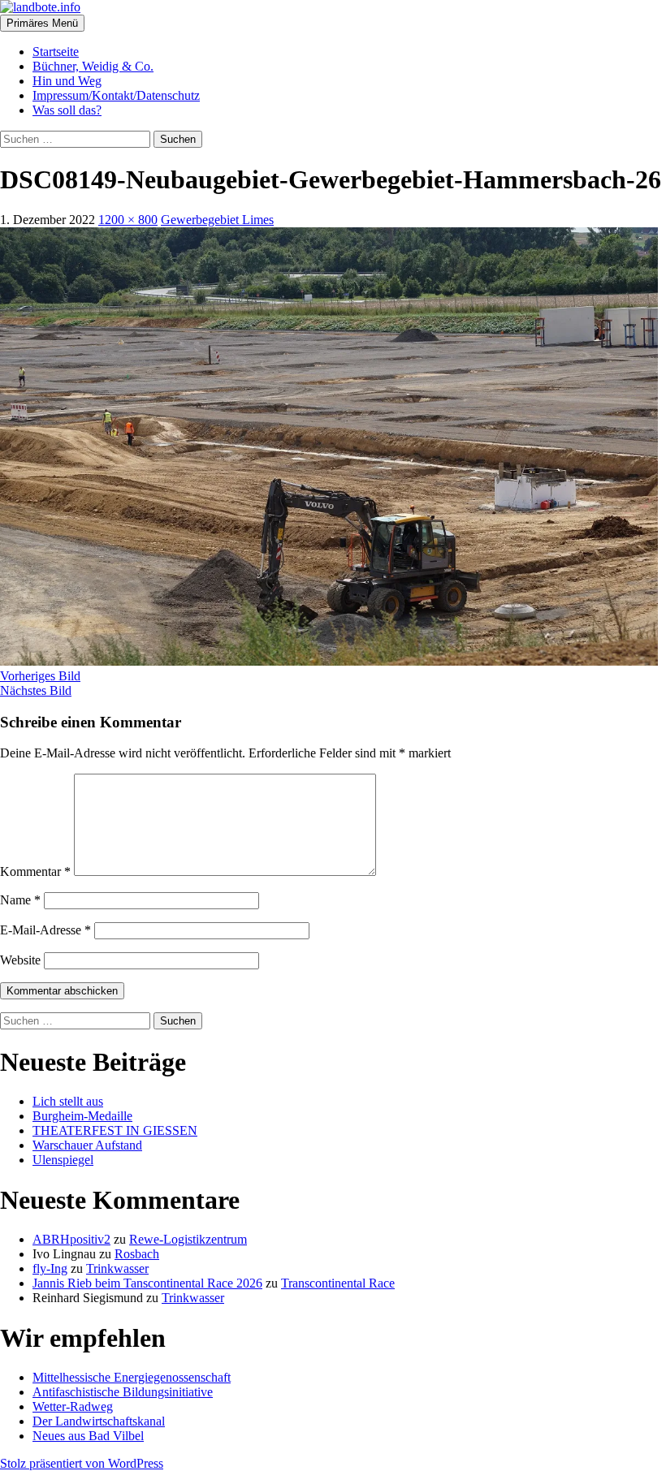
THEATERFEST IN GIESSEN (114, 1130)
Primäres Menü (42, 23)
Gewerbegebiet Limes (217, 219)
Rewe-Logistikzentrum (188, 1239)
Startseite (55, 51)
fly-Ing (49, 1268)
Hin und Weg (67, 81)
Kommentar (35, 871)
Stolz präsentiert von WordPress (81, 1463)
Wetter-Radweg (72, 1406)
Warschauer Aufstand (87, 1145)
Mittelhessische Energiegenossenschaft (131, 1377)
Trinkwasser (117, 1268)
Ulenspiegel (62, 1160)
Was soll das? (67, 110)
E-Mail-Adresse (45, 930)
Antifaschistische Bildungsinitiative (122, 1392)
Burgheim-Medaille (82, 1116)
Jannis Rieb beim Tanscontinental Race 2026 (147, 1283)
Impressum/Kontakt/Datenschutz (116, 95)
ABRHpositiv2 (71, 1239)
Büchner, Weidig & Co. (93, 66)
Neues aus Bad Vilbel (88, 1436)
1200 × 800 (128, 219)
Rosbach (137, 1254)
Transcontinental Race (338, 1283)
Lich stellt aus (67, 1101)
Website (20, 960)
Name (20, 900)
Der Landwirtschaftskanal (98, 1421)
